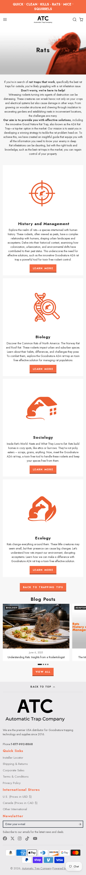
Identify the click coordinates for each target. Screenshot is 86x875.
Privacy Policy (12, 783)
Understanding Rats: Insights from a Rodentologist (36, 632)
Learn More (43, 268)
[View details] (43, 220)
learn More (43, 469)
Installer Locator (13, 757)
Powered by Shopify (64, 868)
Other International (15, 809)
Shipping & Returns (15, 764)
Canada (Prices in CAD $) (20, 803)
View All (43, 672)
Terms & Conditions (16, 776)
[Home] (43, 19)
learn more (43, 369)
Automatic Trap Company (37, 868)
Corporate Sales (13, 770)
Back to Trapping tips (43, 587)
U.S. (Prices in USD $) (17, 796)
